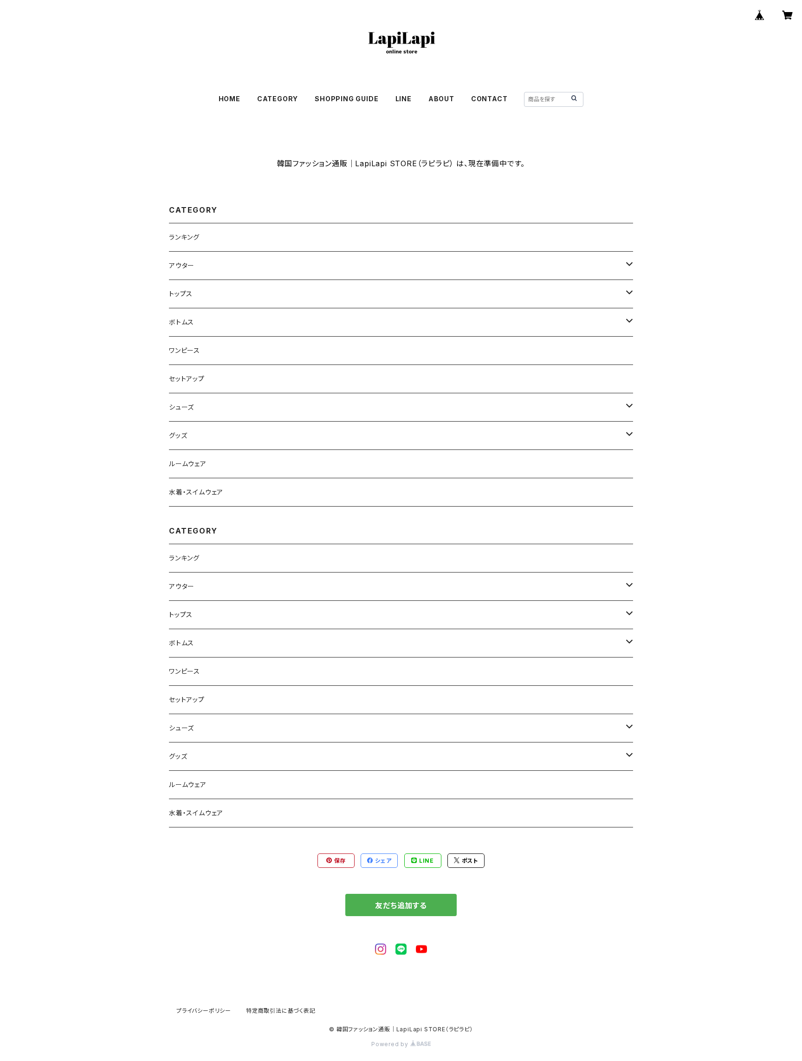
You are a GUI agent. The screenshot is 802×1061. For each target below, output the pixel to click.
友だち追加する (401, 905)
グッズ (178, 435)
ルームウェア (188, 464)
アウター (181, 265)
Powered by (390, 1044)
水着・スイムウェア (196, 492)
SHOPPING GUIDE (346, 99)
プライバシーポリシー (203, 1010)
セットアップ (187, 379)
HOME (229, 99)
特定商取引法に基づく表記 (281, 1010)
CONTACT (489, 99)
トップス (181, 294)
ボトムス (181, 322)
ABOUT (441, 99)
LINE (403, 99)
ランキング (184, 237)
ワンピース (184, 350)
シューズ (181, 407)
